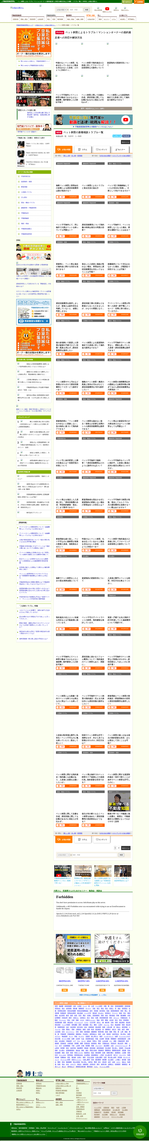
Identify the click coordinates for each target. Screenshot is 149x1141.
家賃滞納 (124, 1027)
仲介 (124, 1013)
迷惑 (71, 1015)
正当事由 (87, 1055)
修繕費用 (80, 1048)
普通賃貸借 (61, 1027)
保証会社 (70, 1022)
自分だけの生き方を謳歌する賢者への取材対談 (32, 265)
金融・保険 (79, 19)
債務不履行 (110, 1052)
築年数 (124, 1059)
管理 (56, 1006)
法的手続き (115, 1034)
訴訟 (106, 1015)
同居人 (95, 1041)
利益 (96, 1039)
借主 (98, 1008)
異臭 (114, 1032)
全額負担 (91, 1027)
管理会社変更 (71, 1013)
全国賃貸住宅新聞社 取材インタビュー (33, 477)
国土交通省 (76, 1062)
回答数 (79, 156)
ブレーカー (98, 1045)
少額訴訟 (78, 1029)
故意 (123, 1029)
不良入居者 (90, 1057)
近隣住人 (110, 1064)
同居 (99, 1041)
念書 (88, 1029)
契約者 (95, 1013)
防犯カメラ (113, 1114)
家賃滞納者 (100, 1048)
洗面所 (88, 1036)
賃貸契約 (126, 1020)
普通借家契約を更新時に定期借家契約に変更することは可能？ (33, 496)
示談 (103, 1034)
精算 (123, 1025)
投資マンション (81, 1097)
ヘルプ (58, 1095)
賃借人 (111, 1008)
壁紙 (75, 1036)
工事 (121, 1032)
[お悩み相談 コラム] (64, 855)
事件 (98, 1064)
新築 (106, 1032)
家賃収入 (108, 1013)
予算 (73, 1045)
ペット (85, 1006)
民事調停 (117, 1064)
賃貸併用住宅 (80, 1109)
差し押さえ (94, 1036)
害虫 (63, 1064)
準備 (117, 1015)
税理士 (38, 1093)
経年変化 (102, 1011)
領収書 (107, 1039)
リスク (86, 1022)
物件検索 (60, 19)
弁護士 (38, 1090)
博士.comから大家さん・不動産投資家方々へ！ (35, 61)
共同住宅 (92, 1064)
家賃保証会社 (78, 1055)
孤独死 (57, 1043)
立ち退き (62, 1050)
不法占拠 (127, 1048)
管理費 (88, 1045)
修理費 (104, 1059)
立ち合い (101, 1013)
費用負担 (90, 1066)
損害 (121, 1011)
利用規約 (31, 1128)
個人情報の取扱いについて (93, 1128)
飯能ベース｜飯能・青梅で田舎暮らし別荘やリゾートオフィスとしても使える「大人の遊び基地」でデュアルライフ (33, 411)
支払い (99, 1022)
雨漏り (68, 1029)
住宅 (63, 1032)
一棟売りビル (80, 1104)
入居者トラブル (26, 192)
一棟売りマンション (82, 1102)
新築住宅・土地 (81, 1114)
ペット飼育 (98, 1006)
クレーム (106, 1025)
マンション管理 (65, 1059)
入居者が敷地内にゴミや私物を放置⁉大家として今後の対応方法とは (33, 381)
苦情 (92, 1059)
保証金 (78, 1050)
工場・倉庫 (79, 1116)
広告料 (78, 1039)
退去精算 (98, 1027)
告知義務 (57, 1052)
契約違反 (112, 1015)
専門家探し (131, 19)
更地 (63, 1062)
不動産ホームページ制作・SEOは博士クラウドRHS (110, 1131)
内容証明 (64, 1018)
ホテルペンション (81, 1118)
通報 (114, 1041)
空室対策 (15, 19)
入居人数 (109, 1027)
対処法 (79, 1064)
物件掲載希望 (23, 1128)
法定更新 (73, 1027)
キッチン (81, 1036)
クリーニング (78, 1022)
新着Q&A (58, 1088)
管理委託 (124, 1008)
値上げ (64, 1066)
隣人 (126, 1011)
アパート (115, 1013)
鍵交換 (107, 1022)
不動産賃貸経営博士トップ (24, 25)
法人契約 (110, 1059)
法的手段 (73, 1048)
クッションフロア (124, 1036)
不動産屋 (69, 1041)
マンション (62, 1020)
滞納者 (86, 1048)
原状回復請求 (122, 1039)
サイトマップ (52, 1128)
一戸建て (117, 1059)
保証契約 (122, 1022)
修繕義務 (69, 1062)
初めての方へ (125, 10)
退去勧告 (98, 1029)
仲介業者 (108, 1048)
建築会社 (39, 1088)
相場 (103, 1027)
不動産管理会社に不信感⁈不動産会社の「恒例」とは (33, 389)
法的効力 (83, 1018)
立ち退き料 (108, 1055)
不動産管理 (121, 1041)
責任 (102, 1008)
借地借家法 (94, 1055)
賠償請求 (63, 1013)
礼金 (82, 1039)
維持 (70, 1018)
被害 (128, 1013)
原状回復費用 (119, 1006)
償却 (81, 1032)
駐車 (59, 1064)
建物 (106, 1020)
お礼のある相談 (105, 156)
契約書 (75, 1008)
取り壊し (84, 1062)
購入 (48, 19)
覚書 (77, 1020)
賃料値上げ (70, 1066)
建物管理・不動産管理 (28, 208)
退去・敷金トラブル (28, 202)
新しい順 (67, 156)
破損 (84, 1029)
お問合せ (106, 1128)
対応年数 (57, 1039)
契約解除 (123, 1015)
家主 (68, 1020)
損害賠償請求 (115, 1011)
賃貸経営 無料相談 (61, 1090)
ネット (71, 1036)
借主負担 (80, 1013)
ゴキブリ (73, 1064)
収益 (108, 1011)
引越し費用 (86, 1059)
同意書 (120, 1057)
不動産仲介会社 (41, 1086)
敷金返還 (64, 1036)
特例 (116, 1022)
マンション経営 (104, 1066)
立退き (79, 1057)
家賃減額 (85, 1025)
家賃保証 (70, 1055)
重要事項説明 (116, 1050)
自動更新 (85, 1064)
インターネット (108, 1036)
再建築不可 (97, 1112)
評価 (82, 1045)
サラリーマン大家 (117, 1117)
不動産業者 (70, 1034)
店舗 (63, 1029)
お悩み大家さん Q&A (62, 1083)
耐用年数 (101, 1032)
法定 (67, 1027)
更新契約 (94, 1043)
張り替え (123, 1034)
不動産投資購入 (26, 229)
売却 (53, 19)
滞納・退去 (24, 19)
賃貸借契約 (96, 1015)
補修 (110, 1032)
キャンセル (62, 1055)
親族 (126, 1032)
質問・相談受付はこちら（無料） (93, 109)
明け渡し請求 (112, 1057)
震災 (68, 1057)
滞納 (73, 1029)
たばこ (96, 1066)
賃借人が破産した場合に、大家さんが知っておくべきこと (34, 454)
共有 (67, 1064)
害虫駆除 (106, 1112)
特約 (110, 1018)
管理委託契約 (62, 1011)
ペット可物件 (66, 1025)
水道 (112, 1045)
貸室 (64, 1022)
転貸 (92, 1029)
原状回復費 (68, 1006)
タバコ (83, 1041)
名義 (96, 1018)
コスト (118, 1062)
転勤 (128, 1055)
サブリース (105, 1117)
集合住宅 (120, 1043)
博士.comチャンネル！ (85, 1131)
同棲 (92, 1045)
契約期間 (98, 1052)
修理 (101, 1036)
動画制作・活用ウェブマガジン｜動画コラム (25, 1131)
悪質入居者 (93, 1050)
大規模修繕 (66, 1045)
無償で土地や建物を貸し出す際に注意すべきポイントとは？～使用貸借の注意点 (33, 434)
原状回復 (127, 1006)
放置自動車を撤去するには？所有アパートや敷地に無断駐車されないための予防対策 (33, 463)
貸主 (116, 1020)
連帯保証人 (93, 1034)
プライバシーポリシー (76, 1128)
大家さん (76, 1018)
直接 (120, 1013)
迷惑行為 (104, 1064)
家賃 (67, 1015)
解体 (59, 1062)
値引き (114, 1029)
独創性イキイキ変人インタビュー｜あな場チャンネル (28, 1134)
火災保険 (57, 1032)
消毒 (105, 1006)
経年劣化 (80, 1027)
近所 (109, 1062)
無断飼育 (81, 1008)
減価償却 (94, 1032)
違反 (119, 1008)
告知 (128, 1050)
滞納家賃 (101, 1050)
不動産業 (63, 1034)
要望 (95, 1062)
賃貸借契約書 (104, 1018)
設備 (103, 1052)
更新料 (121, 1048)
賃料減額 (74, 1025)
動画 (100, 19)
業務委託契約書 (81, 1066)
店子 (60, 1045)
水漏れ (89, 1015)
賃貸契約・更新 (26, 181)
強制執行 (108, 1029)
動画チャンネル (107, 11)
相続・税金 (70, 19)
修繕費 (61, 1006)
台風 (113, 1062)
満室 (126, 1043)
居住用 (104, 1062)
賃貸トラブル (78, 1052)
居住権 (57, 1057)
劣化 (85, 1027)
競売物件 (97, 1114)
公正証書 (105, 1041)
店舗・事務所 (80, 1107)
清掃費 (76, 1043)
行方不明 (92, 1022)
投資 (67, 1052)
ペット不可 (87, 1013)
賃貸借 (96, 1011)
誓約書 (74, 1057)
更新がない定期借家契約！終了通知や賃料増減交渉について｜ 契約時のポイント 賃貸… (33, 444)
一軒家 (102, 1055)
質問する (116, 10)
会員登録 (140, 2)
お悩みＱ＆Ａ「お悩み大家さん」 (45, 25)
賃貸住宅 (113, 1043)
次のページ (125, 142)
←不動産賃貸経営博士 (8, 1)
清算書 (124, 1050)
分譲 (73, 1020)
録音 (119, 1029)
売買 (105, 1057)
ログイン (128, 2)
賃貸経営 (63, 1043)
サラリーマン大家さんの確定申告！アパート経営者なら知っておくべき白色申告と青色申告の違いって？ (33, 293)
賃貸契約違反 (90, 1039)
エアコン (57, 1036)
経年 (91, 1011)
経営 (75, 1015)
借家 (56, 1050)
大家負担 (70, 1043)
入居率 (78, 1045)
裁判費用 (98, 1059)
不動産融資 (25, 218)
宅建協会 (63, 1057)
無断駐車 (97, 1110)
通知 (56, 1015)
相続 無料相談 (60, 1093)
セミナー (106, 19)
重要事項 (108, 1050)
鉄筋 (71, 1052)
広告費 (102, 1039)
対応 (112, 1006)
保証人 (118, 1027)
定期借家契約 (70, 1050)
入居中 (100, 1025)
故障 (128, 1034)
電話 (84, 1015)
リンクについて (63, 1128)
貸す (99, 1062)
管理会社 (57, 1008)
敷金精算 (117, 1025)
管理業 (62, 1048)
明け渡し (115, 1048)
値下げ (115, 1055)
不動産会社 (123, 1018)
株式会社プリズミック (34, 512)
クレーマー (122, 1055)
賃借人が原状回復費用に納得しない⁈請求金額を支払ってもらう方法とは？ (33, 365)
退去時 (128, 1022)
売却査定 (79, 1093)
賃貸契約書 (58, 1022)
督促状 (109, 1034)
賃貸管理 (32, 19)
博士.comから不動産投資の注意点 (32, 65)
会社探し (123, 19)
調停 (80, 1025)
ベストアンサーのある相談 (121, 156)
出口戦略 (105, 1114)
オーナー (88, 1008)
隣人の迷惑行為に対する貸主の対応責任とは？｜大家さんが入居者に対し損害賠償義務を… (33, 424)
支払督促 (62, 1041)
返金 (92, 1052)
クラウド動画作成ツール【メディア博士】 (124, 1128)
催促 (82, 1050)
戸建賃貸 (79, 1111)
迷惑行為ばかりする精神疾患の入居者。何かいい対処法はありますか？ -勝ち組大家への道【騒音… (33, 486)
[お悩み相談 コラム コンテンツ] (61, 10)
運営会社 (14, 1128)
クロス (82, 1020)
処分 (112, 1025)
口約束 (111, 1020)
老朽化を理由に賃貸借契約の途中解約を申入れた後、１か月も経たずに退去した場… (33, 397)
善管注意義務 (71, 1011)
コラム (114, 19)
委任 (120, 1020)
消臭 (94, 1008)
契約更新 (57, 1025)
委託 (106, 1008)
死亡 (91, 1025)
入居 (92, 1006)
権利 (84, 1057)
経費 (73, 1039)
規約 (87, 1050)
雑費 (81, 1043)
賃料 (102, 1020)
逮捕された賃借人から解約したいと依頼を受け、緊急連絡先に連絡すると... (33, 373)
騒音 (99, 1043)
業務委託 (124, 1064)
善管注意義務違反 (82, 1011)
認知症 (89, 1041)
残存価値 (87, 1032)
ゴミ (110, 1041)
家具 (127, 1041)
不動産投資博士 (51, 15)
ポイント (116, 1018)
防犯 (67, 1048)
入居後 (124, 1052)
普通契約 (117, 1052)
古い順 (73, 156)
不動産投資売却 (26, 234)
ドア (74, 1041)
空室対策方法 (25, 176)
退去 (63, 1008)
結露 (116, 1036)
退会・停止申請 (41, 1128)
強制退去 (78, 1034)
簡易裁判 (113, 1039)
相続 (63, 1052)
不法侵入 (85, 1034)
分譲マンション (90, 1020)
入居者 (79, 1006)
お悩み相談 (66, 149)
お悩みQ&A (91, 19)
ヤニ (78, 1041)
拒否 (80, 1015)
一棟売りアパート (81, 1100)
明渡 (102, 1015)
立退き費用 (98, 1057)
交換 (112, 1022)
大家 (74, 1006)
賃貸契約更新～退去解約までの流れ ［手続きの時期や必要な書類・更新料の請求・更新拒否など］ (33, 504)
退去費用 (106, 1045)
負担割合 (87, 1052)
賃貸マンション (76, 1059)
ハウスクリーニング (121, 1045)
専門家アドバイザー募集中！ (27, 132)
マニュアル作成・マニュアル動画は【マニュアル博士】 (58, 1131)
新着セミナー (40, 1102)
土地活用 (40, 19)
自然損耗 (69, 1008)
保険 (127, 1029)
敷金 (98, 1020)
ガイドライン (70, 1032)
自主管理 (62, 1015)
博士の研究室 (98, 10)
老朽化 (90, 1062)
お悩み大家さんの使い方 (63, 1086)
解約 (95, 1025)
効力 (88, 1018)
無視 (99, 1034)
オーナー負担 (66, 1039)
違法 (92, 1018)
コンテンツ (102, 149)
